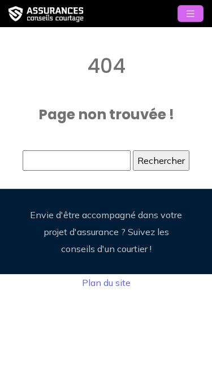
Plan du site (106, 282)
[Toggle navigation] (191, 14)
